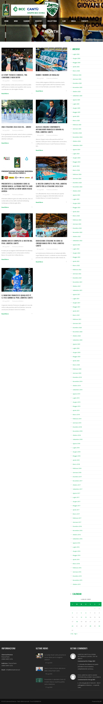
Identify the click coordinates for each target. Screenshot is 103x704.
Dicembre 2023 (77, 183)
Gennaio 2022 (77, 274)
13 (86, 617)
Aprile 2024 (76, 166)
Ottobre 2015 (77, 584)
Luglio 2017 (76, 497)
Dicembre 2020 (77, 327)
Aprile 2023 (76, 212)
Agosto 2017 (76, 493)
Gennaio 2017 (77, 522)
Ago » (75, 634)
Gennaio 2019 (77, 423)
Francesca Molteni (17, 81)
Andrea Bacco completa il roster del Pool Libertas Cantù (17, 242)
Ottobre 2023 (77, 191)
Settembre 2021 (77, 290)
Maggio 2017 (76, 506)
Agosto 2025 (76, 100)
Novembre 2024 (77, 137)
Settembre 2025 (77, 96)
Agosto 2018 (76, 443)
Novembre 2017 (77, 481)
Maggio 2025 (76, 112)
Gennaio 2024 (77, 178)
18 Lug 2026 (48, 674)
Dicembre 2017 (77, 477)
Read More (5, 93)
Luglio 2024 (76, 154)
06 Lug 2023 (6, 246)
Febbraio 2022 (77, 269)
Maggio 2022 (76, 257)
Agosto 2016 (76, 543)
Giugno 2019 (76, 402)
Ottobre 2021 (77, 286)
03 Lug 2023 (6, 301)
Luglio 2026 (76, 54)
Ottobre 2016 (77, 535)
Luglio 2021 (76, 298)
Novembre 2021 (77, 282)
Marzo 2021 (76, 315)
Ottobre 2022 (77, 236)
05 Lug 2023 (40, 249)
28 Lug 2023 (40, 78)
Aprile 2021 (76, 311)
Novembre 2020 (77, 332)
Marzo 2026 (76, 71)
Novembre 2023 (77, 187)
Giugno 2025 (76, 108)
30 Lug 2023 (6, 81)
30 (99, 626)
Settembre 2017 (77, 489)
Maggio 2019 (76, 406)
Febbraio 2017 (77, 518)
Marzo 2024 (76, 170)
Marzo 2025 (76, 120)
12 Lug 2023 (40, 189)
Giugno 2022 (76, 253)
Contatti (84, 21)
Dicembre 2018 (77, 427)
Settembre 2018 (77, 439)
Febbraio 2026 (77, 75)
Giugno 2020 (76, 352)
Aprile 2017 (76, 510)
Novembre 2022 (77, 232)
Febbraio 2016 (77, 568)
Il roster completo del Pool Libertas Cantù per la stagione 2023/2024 (51, 185)
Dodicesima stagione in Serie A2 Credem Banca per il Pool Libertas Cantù (50, 243)
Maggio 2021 (76, 307)
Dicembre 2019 (77, 377)
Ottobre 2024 (77, 141)
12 (81, 617)
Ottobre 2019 (77, 385)
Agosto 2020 (76, 344)
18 (77, 621)
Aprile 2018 (76, 460)
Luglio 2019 (76, 398)
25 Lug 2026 (48, 663)
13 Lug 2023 (6, 194)
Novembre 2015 (77, 580)
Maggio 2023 (76, 207)
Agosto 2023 (76, 195)
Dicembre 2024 (77, 133)
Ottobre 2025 (77, 91)
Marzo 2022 (76, 265)
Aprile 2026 (76, 67)
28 (90, 626)
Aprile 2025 (76, 116)
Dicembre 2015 (77, 576)
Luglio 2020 (76, 348)
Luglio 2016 (76, 547)
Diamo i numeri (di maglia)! (47, 75)
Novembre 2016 (77, 530)
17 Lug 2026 (48, 687)
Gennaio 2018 (77, 472)
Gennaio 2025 (77, 129)
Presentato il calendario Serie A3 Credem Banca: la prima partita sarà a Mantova (54, 681)
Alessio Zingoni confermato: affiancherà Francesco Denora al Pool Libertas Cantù (50, 129)
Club (64, 21)
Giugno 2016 (76, 551)
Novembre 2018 (77, 431)
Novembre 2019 (77, 381)
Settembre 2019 (77, 390)
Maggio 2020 (76, 356)
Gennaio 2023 (77, 224)
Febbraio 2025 (77, 125)
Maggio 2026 (76, 62)
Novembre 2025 (77, 87)
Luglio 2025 (76, 104)
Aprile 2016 (76, 559)
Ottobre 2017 (77, 485)
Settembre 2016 (77, 539)
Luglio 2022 (76, 249)
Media (73, 21)
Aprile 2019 (76, 410)
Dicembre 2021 (77, 278)
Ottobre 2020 (77, 336)
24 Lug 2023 (6, 130)
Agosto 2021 (76, 294)
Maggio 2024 (76, 162)
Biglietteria (52, 21)
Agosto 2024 (76, 149)
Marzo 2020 (76, 365)
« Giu (71, 634)
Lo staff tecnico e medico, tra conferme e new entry (14, 76)
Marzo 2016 (76, 564)
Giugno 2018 (76, 452)
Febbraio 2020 (77, 369)
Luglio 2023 (76, 199)
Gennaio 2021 (77, 323)
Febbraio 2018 (77, 468)
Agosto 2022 (76, 245)
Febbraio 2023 (77, 220)
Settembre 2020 (77, 340)
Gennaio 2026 (77, 79)
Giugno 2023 (76, 203)
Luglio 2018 (76, 448)
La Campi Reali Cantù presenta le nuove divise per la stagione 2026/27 (55, 657)
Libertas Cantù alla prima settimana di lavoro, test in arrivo (87, 656)
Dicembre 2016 (77, 526)
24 (72, 626)
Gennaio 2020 (77, 373)
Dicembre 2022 (77, 228)
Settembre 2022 (77, 241)
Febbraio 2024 (77, 174)
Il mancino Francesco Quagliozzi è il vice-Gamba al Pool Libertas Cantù (17, 296)
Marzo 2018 (76, 464)
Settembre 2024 (77, 145)
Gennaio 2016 (77, 572)
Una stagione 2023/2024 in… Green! (16, 127)
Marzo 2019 (76, 414)
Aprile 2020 (76, 361)
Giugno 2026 (76, 58)
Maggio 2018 (76, 456)
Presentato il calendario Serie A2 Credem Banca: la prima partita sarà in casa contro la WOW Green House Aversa (17, 187)
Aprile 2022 (76, 261)
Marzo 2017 (76, 514)
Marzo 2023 (76, 216)
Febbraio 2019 (77, 419)
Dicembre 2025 (77, 83)
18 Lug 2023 (40, 135)
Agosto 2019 (76, 394)
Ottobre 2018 (77, 435)
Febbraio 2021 (77, 319)
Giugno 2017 (76, 501)
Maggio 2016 (76, 555)
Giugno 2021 (76, 303)
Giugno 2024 (76, 158)
